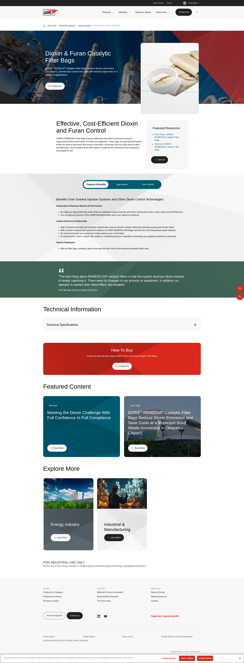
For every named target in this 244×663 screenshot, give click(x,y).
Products (106, 12)
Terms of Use (127, 636)
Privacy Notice (49, 636)
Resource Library (143, 12)
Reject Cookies (187, 658)
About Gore (161, 12)
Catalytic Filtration (84, 25)
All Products (52, 25)
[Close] (240, 658)
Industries (123, 12)
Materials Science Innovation (110, 592)
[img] (68, 493)
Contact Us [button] (184, 12)
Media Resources (159, 596)
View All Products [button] (54, 616)
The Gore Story (104, 601)
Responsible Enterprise (107, 596)
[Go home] (44, 25)
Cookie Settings (89, 636)
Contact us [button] (75, 616)
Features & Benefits (96, 184)
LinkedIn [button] (98, 616)
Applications (122, 184)
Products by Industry (52, 596)
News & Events (158, 3)
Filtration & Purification (67, 25)
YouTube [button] (105, 616)
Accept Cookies (205, 658)
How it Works (148, 184)
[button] (197, 12)
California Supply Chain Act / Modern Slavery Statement (65, 640)
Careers (169, 3)
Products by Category (53, 592)
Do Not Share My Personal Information (177, 636)
